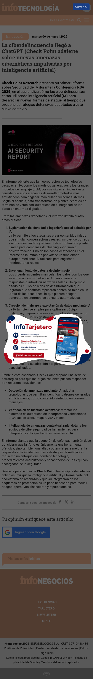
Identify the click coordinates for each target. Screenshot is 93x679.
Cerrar (79, 7)
